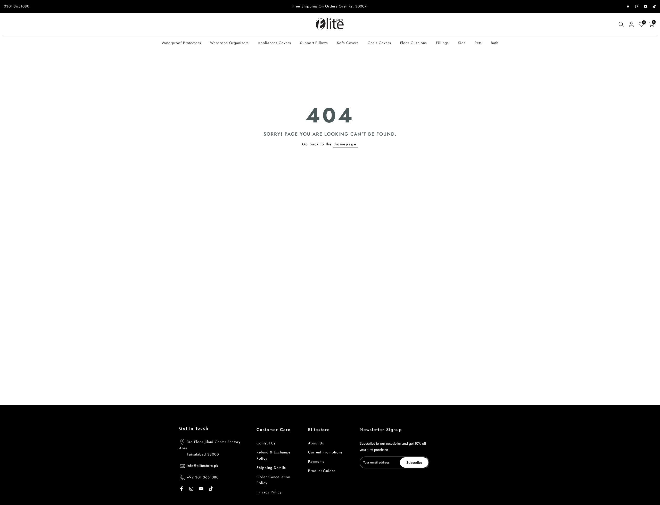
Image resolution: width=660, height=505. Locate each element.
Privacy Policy (269, 492)
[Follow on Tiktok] (654, 6)
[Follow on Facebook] (628, 6)
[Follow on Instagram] (637, 6)
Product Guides (322, 470)
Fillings (442, 42)
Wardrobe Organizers (229, 42)
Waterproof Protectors (181, 42)
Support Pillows (314, 42)
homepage (346, 144)
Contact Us (266, 443)
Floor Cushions (413, 42)
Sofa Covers (348, 42)
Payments (316, 461)
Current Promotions (325, 452)
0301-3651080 (16, 6)
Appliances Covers (274, 42)
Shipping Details (271, 467)
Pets (478, 42)
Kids (462, 42)
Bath (494, 42)
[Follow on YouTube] (645, 6)
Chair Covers (379, 42)
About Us (316, 443)
